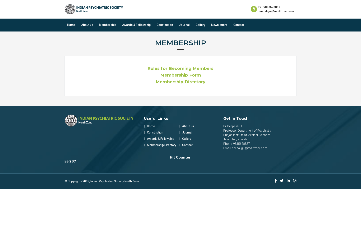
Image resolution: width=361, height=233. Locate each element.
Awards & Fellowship (136, 24)
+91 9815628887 (269, 7)
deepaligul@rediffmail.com (276, 11)
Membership (107, 24)
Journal (184, 24)
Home (71, 24)
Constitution (164, 24)
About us (87, 24)
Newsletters (219, 24)
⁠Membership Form (180, 75)
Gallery (200, 24)
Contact (238, 24)
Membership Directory (180, 81)
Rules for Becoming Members (180, 68)
